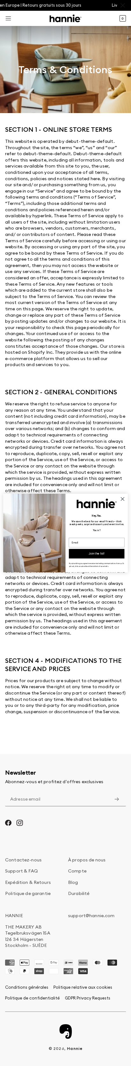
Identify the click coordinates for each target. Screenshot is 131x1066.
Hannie (74, 1048)
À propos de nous (87, 860)
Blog (73, 882)
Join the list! (97, 553)
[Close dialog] (123, 499)
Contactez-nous (23, 860)
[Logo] (65, 18)
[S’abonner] (117, 799)
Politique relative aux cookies (82, 987)
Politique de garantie (28, 893)
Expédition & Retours (28, 882)
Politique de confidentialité (32, 997)
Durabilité (78, 893)
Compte (77, 871)
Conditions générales (26, 987)
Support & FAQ (21, 871)
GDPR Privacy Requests (87, 997)
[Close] (124, 5)
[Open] (8, 18)
